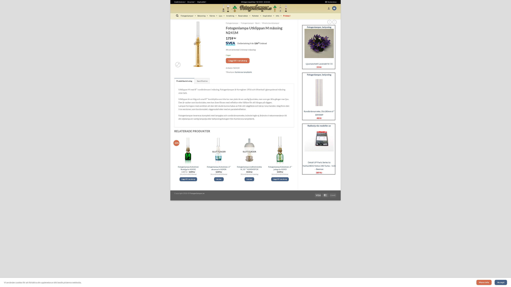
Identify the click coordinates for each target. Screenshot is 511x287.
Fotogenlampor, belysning (319, 27)
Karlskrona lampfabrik (243, 72)
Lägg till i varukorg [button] (188, 179)
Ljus (220, 16)
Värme (212, 16)
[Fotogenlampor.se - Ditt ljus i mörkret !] (255, 8)
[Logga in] (328, 8)
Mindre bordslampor (270, 23)
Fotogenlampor (187, 16)
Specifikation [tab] (202, 81)
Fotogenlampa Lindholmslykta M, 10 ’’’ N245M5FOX (249, 168)
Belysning (201, 16)
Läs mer (219, 179)
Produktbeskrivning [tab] (184, 81)
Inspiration (267, 16)
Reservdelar (243, 16)
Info (277, 16)
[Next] (294, 161)
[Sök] (177, 15)
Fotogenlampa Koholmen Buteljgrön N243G (188, 168)
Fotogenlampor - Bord (250, 23)
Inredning (230, 16)
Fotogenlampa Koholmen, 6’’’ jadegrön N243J (280, 168)
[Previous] (174, 161)
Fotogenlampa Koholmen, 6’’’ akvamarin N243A (219, 168)
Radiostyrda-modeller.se (319, 125)
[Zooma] (177, 64)
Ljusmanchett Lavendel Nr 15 (319, 63)
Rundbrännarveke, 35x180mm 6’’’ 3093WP (319, 113)
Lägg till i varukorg (237, 60)
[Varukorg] (334, 8)
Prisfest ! (287, 16)
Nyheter (255, 16)
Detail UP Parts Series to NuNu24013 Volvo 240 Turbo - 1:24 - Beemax (319, 165)
